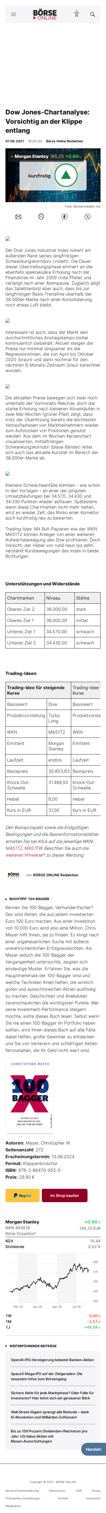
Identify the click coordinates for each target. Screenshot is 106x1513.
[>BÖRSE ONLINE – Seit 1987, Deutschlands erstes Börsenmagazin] (45, 14)
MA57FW (33, 848)
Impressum (93, 1498)
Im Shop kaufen (64, 1195)
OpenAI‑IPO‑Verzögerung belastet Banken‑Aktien (52, 1360)
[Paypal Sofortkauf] (22, 1195)
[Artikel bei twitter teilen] (87, 216)
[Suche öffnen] (93, 14)
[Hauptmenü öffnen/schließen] (13, 14)
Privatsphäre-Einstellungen (22, 1498)
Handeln (93, 1449)
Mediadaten (13, 1506)
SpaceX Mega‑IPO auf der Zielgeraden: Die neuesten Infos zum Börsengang (46, 1376)
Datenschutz (57, 1490)
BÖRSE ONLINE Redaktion (55, 875)
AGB (79, 1490)
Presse (96, 1490)
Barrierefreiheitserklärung (22, 1490)
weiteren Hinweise (24, 855)
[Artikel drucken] (41, 216)
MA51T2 (56, 732)
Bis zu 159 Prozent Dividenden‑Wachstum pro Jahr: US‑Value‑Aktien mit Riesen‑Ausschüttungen (49, 1436)
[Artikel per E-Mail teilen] (18, 216)
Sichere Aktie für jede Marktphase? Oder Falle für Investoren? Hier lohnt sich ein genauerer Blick (52, 1395)
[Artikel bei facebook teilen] (64, 216)
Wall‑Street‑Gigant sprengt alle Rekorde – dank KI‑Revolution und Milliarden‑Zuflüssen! (50, 1414)
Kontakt (63, 1498)
